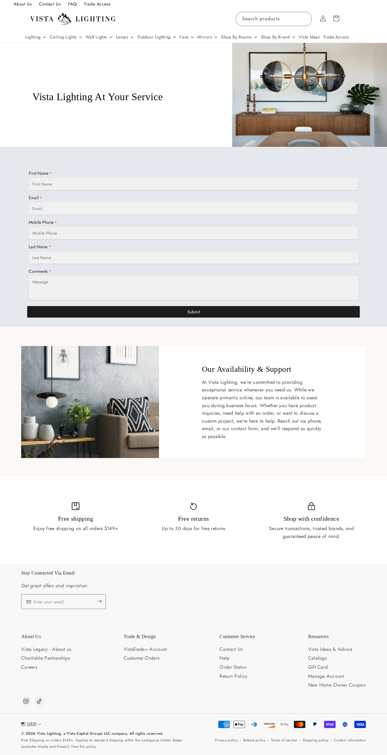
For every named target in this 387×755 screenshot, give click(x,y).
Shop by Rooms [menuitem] (236, 37)
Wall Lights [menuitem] (96, 37)
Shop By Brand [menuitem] (275, 37)
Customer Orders (142, 657)
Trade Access (97, 4)
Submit (193, 312)
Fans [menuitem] (184, 37)
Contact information (350, 740)
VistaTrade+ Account (145, 649)
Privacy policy (226, 740)
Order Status (233, 667)
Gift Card (318, 667)
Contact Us (50, 4)
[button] (336, 18)
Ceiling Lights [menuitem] (63, 37)
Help (224, 657)
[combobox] (273, 19)
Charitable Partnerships (45, 657)
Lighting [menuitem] (33, 37)
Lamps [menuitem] (122, 37)
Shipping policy (316, 740)
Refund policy (254, 740)
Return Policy (233, 676)
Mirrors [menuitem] (204, 37)
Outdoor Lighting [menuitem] (154, 37)
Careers (29, 667)
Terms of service (284, 740)
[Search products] (304, 18)
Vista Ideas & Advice (330, 649)
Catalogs (317, 657)
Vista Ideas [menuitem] (309, 37)
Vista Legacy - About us (46, 649)
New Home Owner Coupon (337, 684)
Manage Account (326, 676)
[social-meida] (26, 701)
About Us (23, 4)
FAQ (72, 4)
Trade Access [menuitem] (336, 37)
